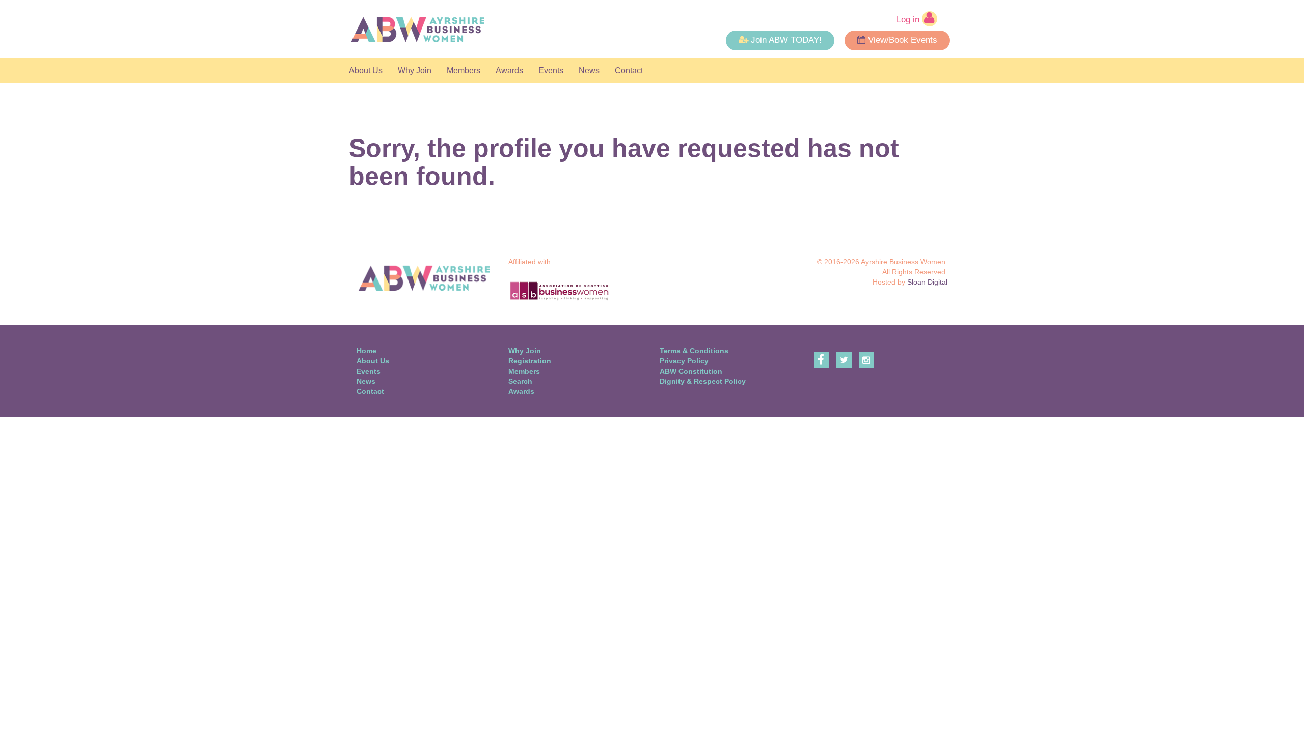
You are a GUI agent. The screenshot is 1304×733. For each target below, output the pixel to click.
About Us (366, 70)
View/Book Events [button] (902, 40)
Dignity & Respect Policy (703, 381)
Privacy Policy (684, 361)
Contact (629, 70)
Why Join (414, 70)
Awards (509, 70)
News (589, 70)
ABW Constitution (691, 371)
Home (366, 351)
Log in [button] (909, 19)
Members (463, 70)
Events (550, 70)
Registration (529, 361)
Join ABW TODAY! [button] (786, 40)
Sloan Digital (927, 282)
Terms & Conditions (694, 351)
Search (520, 381)
